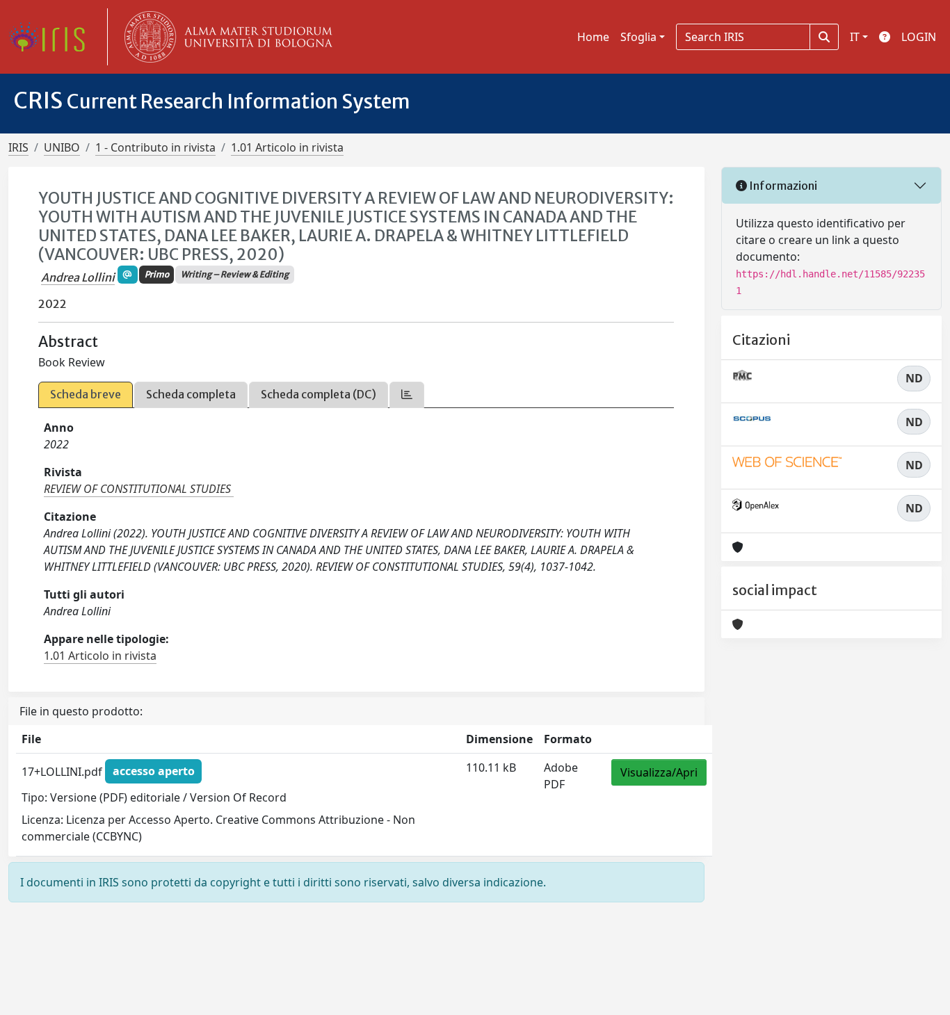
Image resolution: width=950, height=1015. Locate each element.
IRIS (18, 147)
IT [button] (855, 36)
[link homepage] (52, 36)
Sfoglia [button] (638, 36)
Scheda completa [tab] (191, 394)
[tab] (406, 394)
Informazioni (782, 186)
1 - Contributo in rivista (155, 147)
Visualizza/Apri (659, 772)
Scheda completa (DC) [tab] (318, 394)
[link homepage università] (225, 36)
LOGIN (918, 36)
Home (593, 36)
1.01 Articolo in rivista (287, 147)
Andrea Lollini (78, 277)
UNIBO (62, 147)
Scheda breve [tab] (85, 394)
